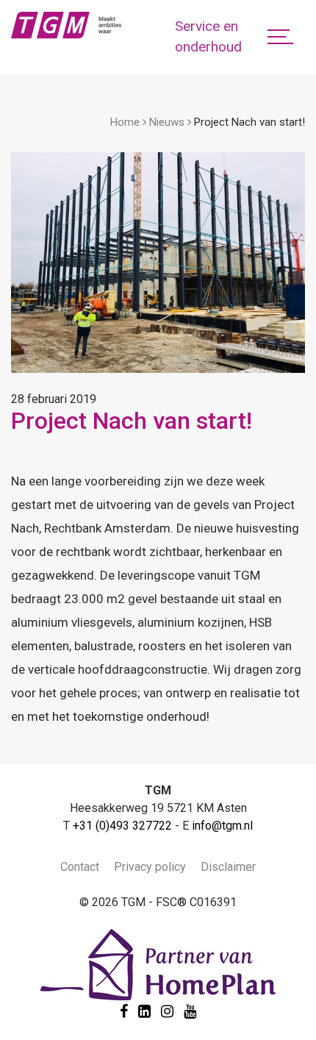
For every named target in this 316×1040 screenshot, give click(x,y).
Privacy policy (150, 867)
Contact (79, 867)
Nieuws (166, 122)
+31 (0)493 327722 (122, 826)
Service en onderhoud (208, 37)
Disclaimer (228, 867)
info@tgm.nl (222, 826)
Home (125, 122)
